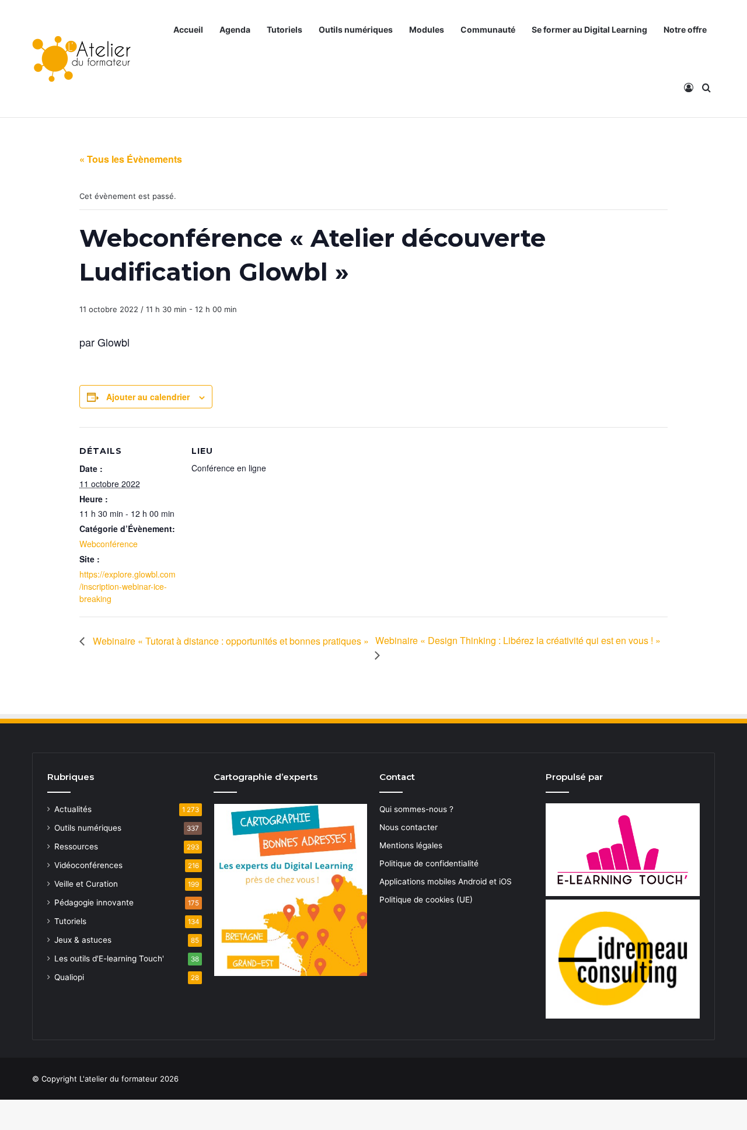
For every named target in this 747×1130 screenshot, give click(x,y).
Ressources (76, 846)
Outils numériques (356, 29)
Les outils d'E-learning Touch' (109, 958)
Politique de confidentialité (429, 863)
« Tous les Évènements (130, 159)
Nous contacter (408, 827)
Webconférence (108, 544)
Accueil (188, 29)
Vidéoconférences (88, 865)
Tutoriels (284, 29)
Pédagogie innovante (94, 902)
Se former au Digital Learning (589, 29)
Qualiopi (69, 977)
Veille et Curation (86, 883)
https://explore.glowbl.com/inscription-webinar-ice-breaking (127, 586)
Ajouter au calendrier (148, 397)
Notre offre (685, 29)
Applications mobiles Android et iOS (445, 881)
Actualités (73, 809)
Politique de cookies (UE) (426, 899)
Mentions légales (410, 845)
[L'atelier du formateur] (81, 59)
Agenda (234, 29)
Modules (426, 29)
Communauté (487, 29)
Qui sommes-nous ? (416, 809)
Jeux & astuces (82, 939)
